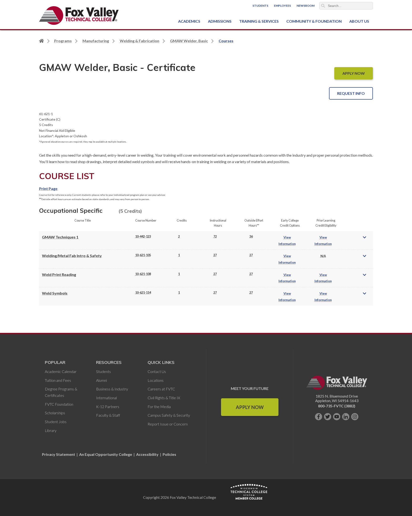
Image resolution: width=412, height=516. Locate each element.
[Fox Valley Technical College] (79, 15)
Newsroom (305, 5)
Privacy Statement (59, 454)
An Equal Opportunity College (105, 454)
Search (323, 6)
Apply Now (250, 407)
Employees (282, 5)
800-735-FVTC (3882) (336, 406)
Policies (169, 454)
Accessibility (147, 454)
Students (260, 5)
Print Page (48, 188)
